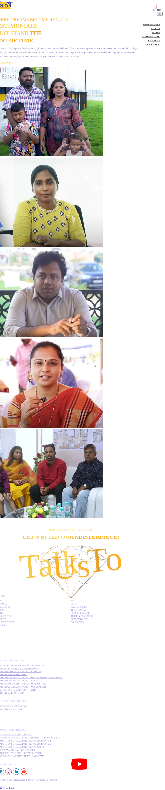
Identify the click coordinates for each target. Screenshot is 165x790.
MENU (157, 10)
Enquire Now (71, 574)
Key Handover (79, 607)
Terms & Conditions (82, 616)
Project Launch (80, 613)
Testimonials (78, 610)
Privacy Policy (79, 619)
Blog (74, 604)
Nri (72, 600)
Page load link (7, 788)
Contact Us (77, 622)
